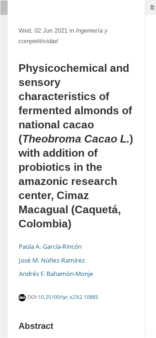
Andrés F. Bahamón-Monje (56, 273)
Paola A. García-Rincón (50, 246)
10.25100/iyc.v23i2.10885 (68, 296)
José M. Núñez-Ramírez (52, 260)
